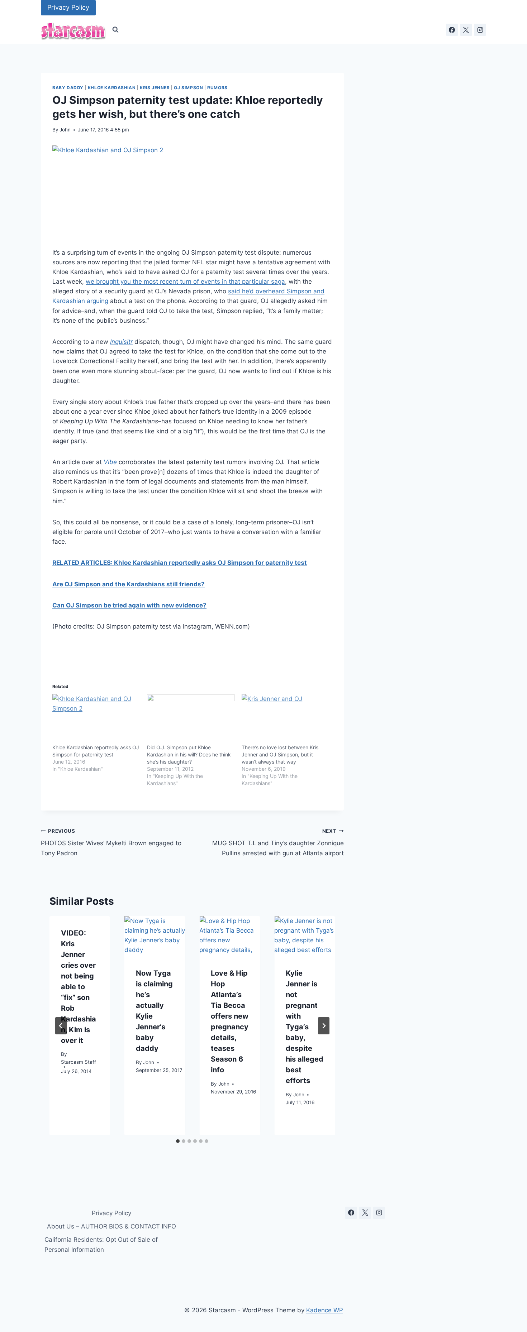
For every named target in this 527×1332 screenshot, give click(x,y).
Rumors (217, 87)
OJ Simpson (188, 87)
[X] (466, 30)
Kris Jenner (155, 87)
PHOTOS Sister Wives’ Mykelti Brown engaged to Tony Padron (111, 842)
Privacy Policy (68, 7)
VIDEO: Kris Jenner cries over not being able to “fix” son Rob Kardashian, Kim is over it (78, 987)
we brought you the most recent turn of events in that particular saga (185, 281)
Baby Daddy (68, 87)
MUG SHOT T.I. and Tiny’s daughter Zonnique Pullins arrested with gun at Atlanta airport (277, 842)
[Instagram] (480, 30)
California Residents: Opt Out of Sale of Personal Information (101, 1244)
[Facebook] (452, 30)
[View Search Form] (115, 29)
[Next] (323, 1025)
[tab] (178, 1141)
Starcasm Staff (78, 1062)
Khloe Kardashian (112, 87)
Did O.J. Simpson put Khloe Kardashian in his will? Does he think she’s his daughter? (189, 754)
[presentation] (154, 936)
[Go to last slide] (61, 1025)
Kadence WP (324, 1310)
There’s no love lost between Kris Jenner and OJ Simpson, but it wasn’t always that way (280, 754)
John (65, 130)
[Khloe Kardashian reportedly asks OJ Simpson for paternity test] (96, 719)
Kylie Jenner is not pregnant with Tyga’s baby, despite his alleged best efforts (304, 1027)
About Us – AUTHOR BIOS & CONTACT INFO (111, 1226)
